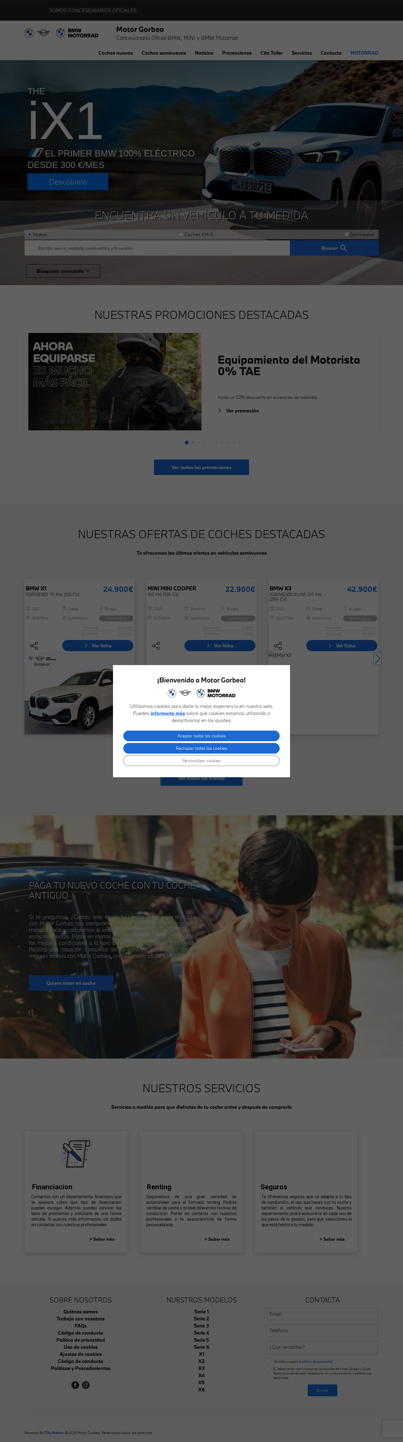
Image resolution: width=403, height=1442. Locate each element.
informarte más (167, 713)
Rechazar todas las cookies (201, 748)
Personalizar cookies (201, 760)
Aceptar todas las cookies (202, 736)
